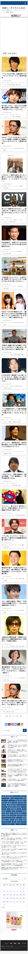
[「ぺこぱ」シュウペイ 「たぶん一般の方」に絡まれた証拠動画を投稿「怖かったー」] (14, 526)
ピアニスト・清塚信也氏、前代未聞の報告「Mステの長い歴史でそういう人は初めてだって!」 (14, 444)
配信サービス (22, 813)
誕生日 (13, 805)
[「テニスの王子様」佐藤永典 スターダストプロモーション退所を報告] (14, 64)
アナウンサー (5, 798)
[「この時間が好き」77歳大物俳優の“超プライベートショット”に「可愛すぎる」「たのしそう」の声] (14, 399)
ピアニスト (22, 451)
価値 (16, 485)
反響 (8, 796)
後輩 (16, 148)
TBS (25, 802)
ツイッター (22, 83)
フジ (9, 809)
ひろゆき (12, 386)
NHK (14, 822)
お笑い (5, 186)
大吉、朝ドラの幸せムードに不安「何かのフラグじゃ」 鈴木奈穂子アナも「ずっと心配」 (14, 846)
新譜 (8, 813)
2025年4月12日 (6, 543)
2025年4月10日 (6, 644)
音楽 (17, 16)
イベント (11, 800)
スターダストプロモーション (11, 83)
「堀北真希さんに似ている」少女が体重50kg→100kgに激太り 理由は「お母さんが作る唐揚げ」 (17, 746)
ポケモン (5, 422)
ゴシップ (4, 800)
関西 (10, 253)
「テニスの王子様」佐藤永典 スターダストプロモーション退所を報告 (14, 76)
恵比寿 (16, 322)
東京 (19, 322)
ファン (21, 824)
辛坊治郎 (5, 253)
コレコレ (5, 515)
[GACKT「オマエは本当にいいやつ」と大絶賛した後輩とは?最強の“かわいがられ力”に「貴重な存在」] (14, 127)
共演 (25, 798)
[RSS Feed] (21, 724)
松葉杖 (21, 186)
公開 (9, 802)
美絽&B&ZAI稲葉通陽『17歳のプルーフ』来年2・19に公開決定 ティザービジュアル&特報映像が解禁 (14, 864)
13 (14, 895)
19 (11, 898)
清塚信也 (5, 453)
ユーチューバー (7, 116)
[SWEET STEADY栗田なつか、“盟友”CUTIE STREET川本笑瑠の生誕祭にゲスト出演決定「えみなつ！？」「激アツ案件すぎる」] (14, 301)
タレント (10, 186)
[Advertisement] (14, 36)
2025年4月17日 (6, 384)
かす (12, 813)
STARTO (20, 802)
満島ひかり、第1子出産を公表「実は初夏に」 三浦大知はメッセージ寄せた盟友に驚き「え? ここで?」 (14, 838)
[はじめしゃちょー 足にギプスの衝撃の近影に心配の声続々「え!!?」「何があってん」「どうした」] (14, 96)
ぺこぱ (19, 545)
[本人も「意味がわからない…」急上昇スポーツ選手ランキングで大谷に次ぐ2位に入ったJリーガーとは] (14, 199)
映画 (17, 13)
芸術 (7, 680)
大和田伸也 (15, 422)
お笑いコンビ (6, 545)
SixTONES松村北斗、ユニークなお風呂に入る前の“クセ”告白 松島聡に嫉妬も (17, 779)
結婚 (18, 807)
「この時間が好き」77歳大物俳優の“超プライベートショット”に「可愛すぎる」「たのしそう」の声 (14, 412)
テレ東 (4, 805)
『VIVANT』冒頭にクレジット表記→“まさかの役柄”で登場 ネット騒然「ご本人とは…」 (17, 756)
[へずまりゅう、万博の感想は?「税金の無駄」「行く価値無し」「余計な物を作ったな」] (14, 464)
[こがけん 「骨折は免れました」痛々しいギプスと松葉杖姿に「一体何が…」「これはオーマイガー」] (14, 163)
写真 (16, 820)
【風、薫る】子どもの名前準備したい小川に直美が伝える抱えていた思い (14, 853)
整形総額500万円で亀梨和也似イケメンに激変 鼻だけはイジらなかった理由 (17, 760)
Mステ (5, 451)
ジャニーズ (19, 817)
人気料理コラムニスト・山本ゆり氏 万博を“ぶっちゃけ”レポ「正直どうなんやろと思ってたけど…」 (14, 279)
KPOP (13, 811)
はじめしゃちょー (14, 114)
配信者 (23, 515)
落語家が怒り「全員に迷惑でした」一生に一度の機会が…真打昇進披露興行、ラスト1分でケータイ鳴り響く (14, 570)
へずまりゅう (13, 483)
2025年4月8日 (6, 707)
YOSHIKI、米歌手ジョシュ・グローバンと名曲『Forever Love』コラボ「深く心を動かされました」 (14, 857)
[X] (18, 724)
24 (4, 902)
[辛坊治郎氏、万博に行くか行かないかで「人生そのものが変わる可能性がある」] (14, 232)
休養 (11, 646)
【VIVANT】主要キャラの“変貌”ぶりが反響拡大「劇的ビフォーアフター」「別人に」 (14, 850)
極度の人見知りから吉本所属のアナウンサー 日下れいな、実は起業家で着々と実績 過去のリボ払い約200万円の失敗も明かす (14, 835)
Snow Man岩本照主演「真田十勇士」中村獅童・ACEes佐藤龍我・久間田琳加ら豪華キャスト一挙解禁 (17, 785)
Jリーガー (6, 220)
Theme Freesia (23, 946)
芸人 (3, 815)
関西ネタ (23, 800)
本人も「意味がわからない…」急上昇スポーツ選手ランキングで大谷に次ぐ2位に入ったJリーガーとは (14, 212)
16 (24, 895)
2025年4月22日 (6, 217)
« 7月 (2, 907)
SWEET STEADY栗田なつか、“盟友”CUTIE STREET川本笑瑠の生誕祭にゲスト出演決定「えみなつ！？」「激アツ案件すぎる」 (14, 314)
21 (17, 898)
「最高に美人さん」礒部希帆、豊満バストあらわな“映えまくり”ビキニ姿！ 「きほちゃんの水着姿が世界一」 (17, 751)
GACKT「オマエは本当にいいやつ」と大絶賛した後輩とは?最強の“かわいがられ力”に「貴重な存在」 (14, 140)
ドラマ (18, 809)
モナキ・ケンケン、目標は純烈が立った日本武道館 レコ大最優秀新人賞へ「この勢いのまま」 (17, 775)
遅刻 (10, 388)
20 (14, 898)
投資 (19, 610)
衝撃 (19, 116)
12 (11, 895)
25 (7, 902)
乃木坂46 (19, 815)
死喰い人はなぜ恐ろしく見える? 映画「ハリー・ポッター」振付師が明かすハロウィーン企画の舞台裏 (14, 861)
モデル (20, 820)
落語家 (5, 580)
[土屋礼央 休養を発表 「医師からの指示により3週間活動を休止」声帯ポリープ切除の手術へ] (14, 625)
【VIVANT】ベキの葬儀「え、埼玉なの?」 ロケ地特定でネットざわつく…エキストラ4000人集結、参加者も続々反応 (17, 770)
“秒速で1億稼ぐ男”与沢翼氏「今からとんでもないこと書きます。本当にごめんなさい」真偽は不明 (14, 347)
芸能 (17, 10)
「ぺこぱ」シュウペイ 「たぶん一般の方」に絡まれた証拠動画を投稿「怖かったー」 (14, 538)
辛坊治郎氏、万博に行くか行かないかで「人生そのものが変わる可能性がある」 (14, 244)
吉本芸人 (4, 802)
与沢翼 (14, 354)
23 (24, 898)
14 (17, 895)
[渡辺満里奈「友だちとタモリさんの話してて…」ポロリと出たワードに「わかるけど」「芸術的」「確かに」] (14, 657)
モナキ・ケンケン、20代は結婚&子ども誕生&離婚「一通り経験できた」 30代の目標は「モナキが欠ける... (17, 741)
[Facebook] (6, 724)
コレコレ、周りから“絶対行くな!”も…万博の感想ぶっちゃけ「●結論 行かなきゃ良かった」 (14, 508)
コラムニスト (6, 286)
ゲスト (5, 322)
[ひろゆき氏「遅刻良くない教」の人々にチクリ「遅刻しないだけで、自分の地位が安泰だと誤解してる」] (14, 365)
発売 (16, 813)
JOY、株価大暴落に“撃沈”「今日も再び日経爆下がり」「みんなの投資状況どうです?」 (14, 603)
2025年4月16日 (6, 418)
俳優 (13, 85)
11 (7, 895)
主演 (3, 813)
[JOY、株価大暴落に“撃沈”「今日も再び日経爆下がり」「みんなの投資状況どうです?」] (14, 591)
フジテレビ (19, 811)
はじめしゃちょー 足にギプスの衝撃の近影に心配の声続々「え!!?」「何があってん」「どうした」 (14, 107)
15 (20, 895)
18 (7, 898)
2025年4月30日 (6, 81)
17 (4, 898)
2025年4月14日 (6, 449)
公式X (17, 578)
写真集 (13, 809)
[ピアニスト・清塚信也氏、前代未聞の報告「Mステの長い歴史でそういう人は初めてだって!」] (14, 433)
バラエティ (8, 824)
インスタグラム (18, 798)
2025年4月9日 (6, 676)
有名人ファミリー (15, 796)
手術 (17, 646)
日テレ (11, 798)
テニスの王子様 (7, 85)
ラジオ (4, 809)
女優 (9, 805)
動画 (23, 545)
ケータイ (5, 578)
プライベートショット (16, 420)
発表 (22, 322)
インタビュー (6, 822)
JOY (4, 610)
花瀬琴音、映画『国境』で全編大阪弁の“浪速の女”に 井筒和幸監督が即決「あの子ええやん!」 (14, 868)
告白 (25, 815)
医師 (14, 646)
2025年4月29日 (6, 112)
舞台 (7, 815)
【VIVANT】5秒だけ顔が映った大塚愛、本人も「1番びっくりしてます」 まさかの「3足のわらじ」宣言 (14, 842)
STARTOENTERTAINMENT (8, 817)
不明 (11, 354)
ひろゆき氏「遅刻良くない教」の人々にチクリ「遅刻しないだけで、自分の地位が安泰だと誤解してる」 (14, 378)
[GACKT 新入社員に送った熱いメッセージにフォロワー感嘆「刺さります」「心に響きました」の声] (14, 691)
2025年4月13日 (6, 481)
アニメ (24, 809)
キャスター (6, 251)
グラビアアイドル (21, 805)
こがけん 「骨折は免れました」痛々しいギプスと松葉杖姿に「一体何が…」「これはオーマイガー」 (14, 178)
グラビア (4, 807)
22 (20, 898)
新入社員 (5, 711)
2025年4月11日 (6, 576)
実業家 (19, 354)
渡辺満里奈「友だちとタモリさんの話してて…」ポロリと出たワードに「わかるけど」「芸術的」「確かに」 (14, 670)
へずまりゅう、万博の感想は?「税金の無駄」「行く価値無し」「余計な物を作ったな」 (14, 476)
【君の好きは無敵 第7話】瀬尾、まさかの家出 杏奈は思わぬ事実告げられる (17, 765)
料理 (22, 286)
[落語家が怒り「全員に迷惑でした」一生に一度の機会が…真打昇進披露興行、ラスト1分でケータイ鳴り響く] (14, 558)
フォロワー (18, 709)
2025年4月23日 (6, 146)
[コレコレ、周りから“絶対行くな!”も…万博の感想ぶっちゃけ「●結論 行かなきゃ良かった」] (14, 496)
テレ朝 (7, 820)
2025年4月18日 (6, 352)
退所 (19, 85)
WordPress (3, 948)
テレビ (12, 820)
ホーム (17, 6)
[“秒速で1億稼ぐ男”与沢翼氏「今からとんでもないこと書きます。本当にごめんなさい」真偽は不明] (14, 335)
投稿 (13, 116)
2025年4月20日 (6, 320)
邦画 (3, 796)
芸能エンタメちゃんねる (13, 8)
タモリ (5, 678)
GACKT (5, 148)
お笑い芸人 (13, 815)
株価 (22, 610)
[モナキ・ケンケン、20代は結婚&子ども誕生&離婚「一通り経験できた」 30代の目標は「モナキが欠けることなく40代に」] (3, 741)
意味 (11, 221)
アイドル (18, 20)
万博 (17, 251)
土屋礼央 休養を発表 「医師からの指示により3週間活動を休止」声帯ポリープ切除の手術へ (14, 639)
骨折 (7, 188)
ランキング (6, 221)
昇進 (20, 578)
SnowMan (14, 802)
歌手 (19, 148)
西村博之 (5, 388)
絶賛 (22, 148)
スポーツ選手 (13, 220)
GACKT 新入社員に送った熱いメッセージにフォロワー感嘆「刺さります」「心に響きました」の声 (14, 702)
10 (17, 716)
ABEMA (24, 796)
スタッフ (9, 451)
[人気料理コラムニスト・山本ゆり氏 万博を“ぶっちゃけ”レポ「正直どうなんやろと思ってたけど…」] (14, 266)
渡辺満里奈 (22, 678)
